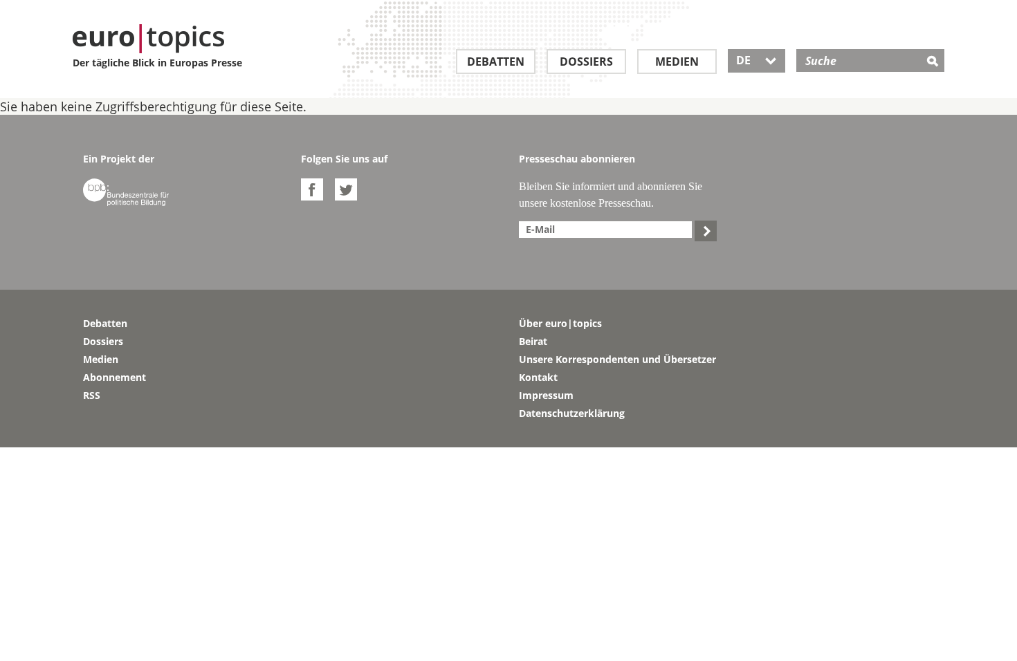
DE (756, 60)
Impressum (546, 395)
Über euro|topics (560, 323)
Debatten (495, 61)
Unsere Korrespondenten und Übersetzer (617, 359)
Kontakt (538, 377)
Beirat (533, 341)
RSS (91, 395)
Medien (677, 61)
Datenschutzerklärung (572, 413)
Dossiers (586, 61)
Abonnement (114, 377)
